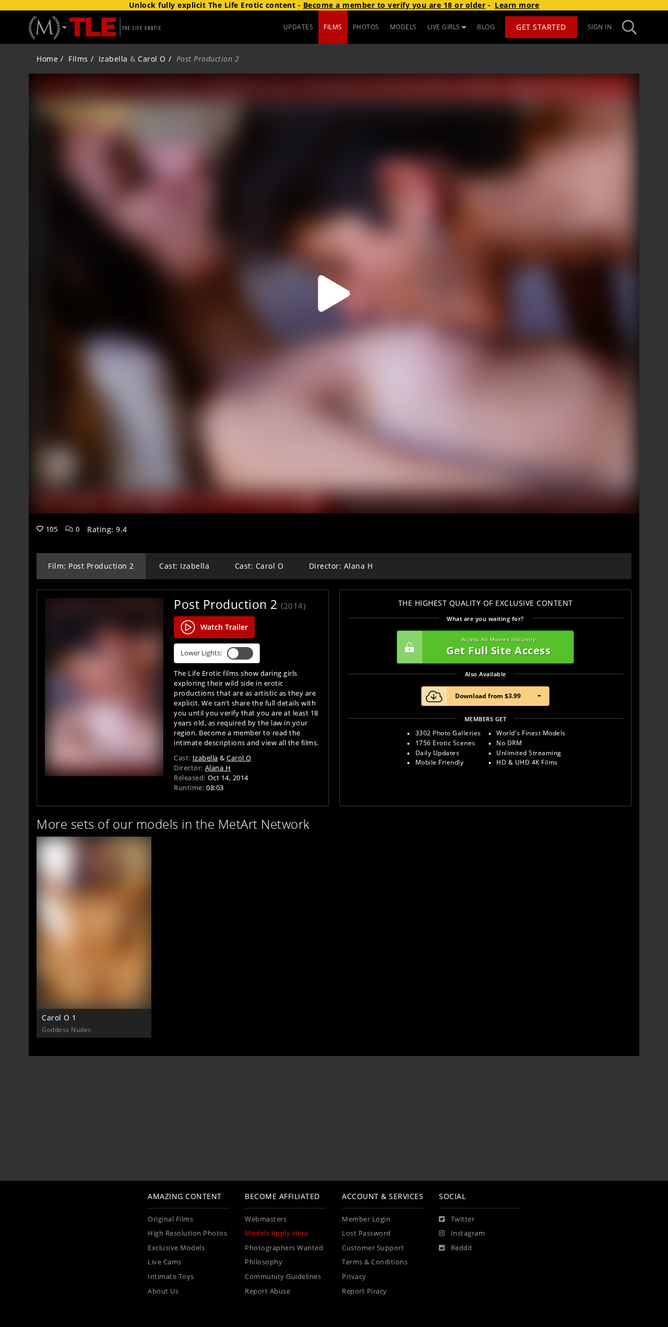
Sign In (600, 26)
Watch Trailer (224, 627)
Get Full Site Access (498, 646)
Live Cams (165, 1262)
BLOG (486, 26)
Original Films (170, 1219)
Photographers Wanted (284, 1247)
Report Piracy (364, 1291)
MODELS (403, 26)
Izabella (113, 59)
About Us (163, 1291)
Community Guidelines (283, 1276)
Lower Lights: (201, 653)
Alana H (218, 767)
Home (47, 59)
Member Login (366, 1219)
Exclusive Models (176, 1247)
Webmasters (266, 1219)
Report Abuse (267, 1291)
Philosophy (263, 1262)
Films (78, 59)
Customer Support (373, 1247)
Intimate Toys (171, 1276)
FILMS (333, 26)
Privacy (354, 1276)
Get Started (541, 27)
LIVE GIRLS (443, 26)
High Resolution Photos (187, 1233)
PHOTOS (366, 26)
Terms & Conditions (375, 1262)
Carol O (152, 59)
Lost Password (366, 1233)
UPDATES (298, 26)
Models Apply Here (276, 1233)
